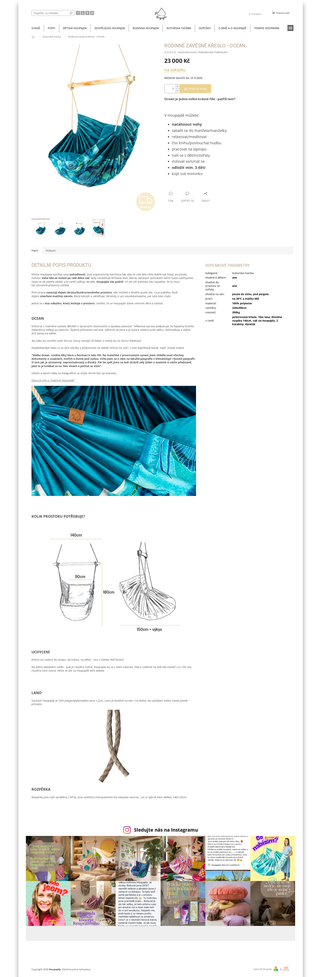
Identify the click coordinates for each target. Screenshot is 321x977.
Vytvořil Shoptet (263, 969)
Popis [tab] (34, 250)
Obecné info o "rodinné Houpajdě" (53, 380)
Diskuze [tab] (50, 250)
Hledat (71, 13)
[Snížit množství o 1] (178, 91)
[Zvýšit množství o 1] (178, 86)
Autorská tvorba (243, 273)
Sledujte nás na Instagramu (166, 830)
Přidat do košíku (198, 88)
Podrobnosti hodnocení (213, 52)
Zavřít (184, 186)
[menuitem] (36, 28)
